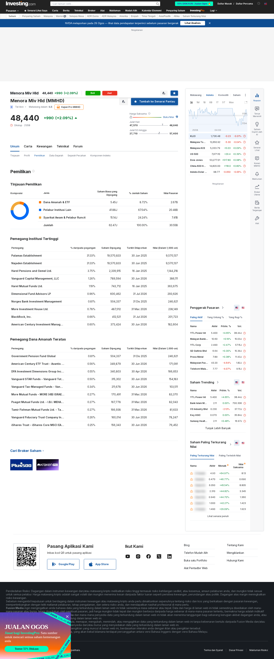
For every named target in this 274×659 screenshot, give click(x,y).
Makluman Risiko (258, 650)
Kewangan (44, 146)
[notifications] (259, 3)
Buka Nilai (168, 117)
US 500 (194, 154)
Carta (28, 146)
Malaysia (48, 16)
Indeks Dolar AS (199, 172)
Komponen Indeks (100, 155)
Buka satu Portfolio (195, 560)
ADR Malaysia (109, 16)
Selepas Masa (76, 16)
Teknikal (63, 146)
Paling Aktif (196, 317)
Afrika (176, 16)
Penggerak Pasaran (204, 308)
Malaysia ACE (197, 148)
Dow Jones (196, 160)
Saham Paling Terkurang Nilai (208, 444)
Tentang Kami (235, 545)
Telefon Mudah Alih (196, 552)
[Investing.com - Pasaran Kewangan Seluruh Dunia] (20, 3)
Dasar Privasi (236, 650)
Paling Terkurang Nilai (202, 455)
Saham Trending (202, 382)
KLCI (192, 136)
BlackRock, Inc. (21, 316)
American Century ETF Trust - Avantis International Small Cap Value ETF (58, 363)
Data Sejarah (56, 155)
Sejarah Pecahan (77, 155)
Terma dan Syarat (213, 650)
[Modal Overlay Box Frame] (35, 635)
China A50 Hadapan (201, 166)
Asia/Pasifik (165, 16)
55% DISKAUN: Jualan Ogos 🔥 (194, 3)
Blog (187, 545)
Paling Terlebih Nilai (230, 455)
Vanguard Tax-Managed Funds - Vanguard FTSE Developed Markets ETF (59, 386)
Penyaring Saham (175, 10)
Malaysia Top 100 (199, 142)
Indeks (210, 95)
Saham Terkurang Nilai (194, 16)
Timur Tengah (149, 16)
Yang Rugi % (235, 317)
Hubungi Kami (235, 560)
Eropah (134, 16)
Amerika (123, 16)
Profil (27, 155)
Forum (78, 146)
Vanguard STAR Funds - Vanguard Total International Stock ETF (53, 379)
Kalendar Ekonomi (151, 10)
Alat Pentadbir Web (196, 568)
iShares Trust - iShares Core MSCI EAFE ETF (40, 425)
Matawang (195, 95)
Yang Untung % (215, 317)
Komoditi (223, 95)
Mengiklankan (235, 552)
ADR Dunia (93, 16)
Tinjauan (15, 155)
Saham (12, 16)
